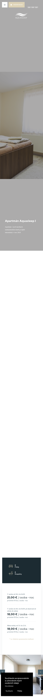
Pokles (19, 691)
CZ (33, 8)
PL (36, 8)
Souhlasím (9, 691)
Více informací (9, 686)
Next (40, 672)
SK (29, 8)
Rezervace (18, 4)
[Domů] (21, 16)
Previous (2, 672)
